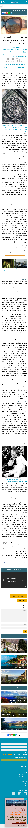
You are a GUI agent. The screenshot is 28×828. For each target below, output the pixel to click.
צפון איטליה (14, 5)
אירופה (21, 5)
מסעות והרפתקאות (10, 54)
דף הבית (25, 5)
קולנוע (3, 54)
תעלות (24, 52)
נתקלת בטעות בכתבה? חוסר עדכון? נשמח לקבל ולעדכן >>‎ (14, 562)
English (25, 769)
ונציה (15, 49)
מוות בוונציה (7, 51)
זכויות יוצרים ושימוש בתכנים (20, 787)
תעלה (2, 51)
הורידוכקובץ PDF (8, 61)
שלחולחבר (17, 61)
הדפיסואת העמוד (20, 61)
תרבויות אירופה (23, 56)
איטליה (18, 5)
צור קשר (25, 770)
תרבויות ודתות (16, 56)
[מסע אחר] (14, 2)
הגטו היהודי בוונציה (18, 51)
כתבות (10, 5)
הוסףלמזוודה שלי (13, 61)
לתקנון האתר (10, 754)
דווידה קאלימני (13, 47)
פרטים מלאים (14, 702)
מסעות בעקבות (18, 54)
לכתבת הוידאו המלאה (14, 591)
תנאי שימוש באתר (23, 776)
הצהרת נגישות (23, 783)
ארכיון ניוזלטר (24, 779)
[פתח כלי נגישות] (1, 5)
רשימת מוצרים (23, 778)
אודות (25, 772)
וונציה (12, 51)
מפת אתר (24, 781)
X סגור (25, 798)
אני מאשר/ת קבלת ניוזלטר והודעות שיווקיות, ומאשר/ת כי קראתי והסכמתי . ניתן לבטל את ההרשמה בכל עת (15, 755)
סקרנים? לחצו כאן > (19, 823)
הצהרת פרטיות (23, 785)
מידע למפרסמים (23, 774)
